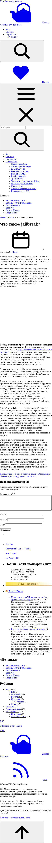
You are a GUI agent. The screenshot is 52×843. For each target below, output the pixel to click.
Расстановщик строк (15, 200)
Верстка (15, 697)
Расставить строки (20, 171)
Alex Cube (15, 591)
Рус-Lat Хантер (18, 176)
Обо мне (10, 32)
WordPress (16, 694)
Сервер (14, 704)
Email (3, 519)
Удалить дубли (18, 169)
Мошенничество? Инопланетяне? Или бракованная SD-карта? (29, 598)
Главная (3, 217)
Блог (8, 29)
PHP (13, 692)
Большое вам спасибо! (28, 584)
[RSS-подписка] (21, 779)
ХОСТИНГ (11, 553)
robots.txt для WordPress (22, 183)
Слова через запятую (21, 166)
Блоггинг (10, 706)
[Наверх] (22, 832)
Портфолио (11, 34)
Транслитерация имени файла (25, 181)
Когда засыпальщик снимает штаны (28, 629)
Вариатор (10, 208)
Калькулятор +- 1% (20, 191)
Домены (9, 544)
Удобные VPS (12, 558)
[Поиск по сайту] (22, 51)
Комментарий (7, 494)
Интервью (16, 714)
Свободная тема (13, 709)
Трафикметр (17, 179)
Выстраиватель (13, 205)
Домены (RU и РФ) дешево (18, 203)
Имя (3, 514)
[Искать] (22, 140)
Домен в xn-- (17, 186)
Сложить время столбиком (23, 188)
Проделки (16, 699)
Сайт (2, 525)
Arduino (20, 702)
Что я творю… (12, 711)
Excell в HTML (18, 174)
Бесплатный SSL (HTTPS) (18, 549)
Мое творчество (18, 716)
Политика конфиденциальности (15, 818)
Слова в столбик (19, 164)
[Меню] (26, 104)
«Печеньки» (11, 37)
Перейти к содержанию (11, 1)
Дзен (44, 779)
